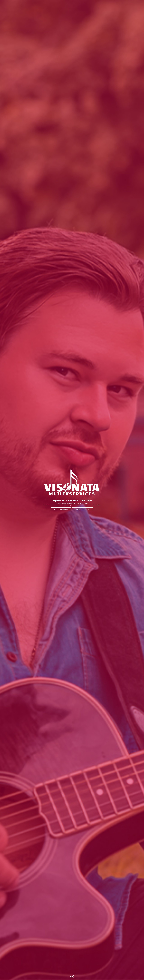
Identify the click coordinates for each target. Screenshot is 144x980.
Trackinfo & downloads (61, 509)
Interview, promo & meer (82, 509)
